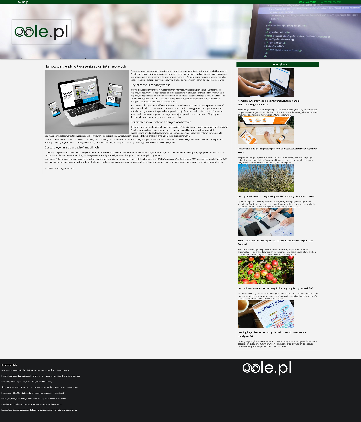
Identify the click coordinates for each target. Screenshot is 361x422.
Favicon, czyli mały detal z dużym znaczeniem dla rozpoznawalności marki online (33, 398)
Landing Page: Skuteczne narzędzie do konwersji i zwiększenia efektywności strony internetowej (39, 410)
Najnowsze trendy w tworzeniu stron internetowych (85, 66)
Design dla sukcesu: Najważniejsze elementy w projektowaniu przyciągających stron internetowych (40, 376)
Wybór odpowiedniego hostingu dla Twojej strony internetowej (26, 381)
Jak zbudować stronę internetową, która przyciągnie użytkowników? (275, 288)
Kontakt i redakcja (330, 2)
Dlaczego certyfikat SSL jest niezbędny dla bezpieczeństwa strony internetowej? (32, 393)
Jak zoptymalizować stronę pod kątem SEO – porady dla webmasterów (276, 196)
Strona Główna (307, 2)
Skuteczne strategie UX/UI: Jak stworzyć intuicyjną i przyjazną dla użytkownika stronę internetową (39, 387)
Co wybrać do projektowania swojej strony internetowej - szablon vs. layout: (31, 404)
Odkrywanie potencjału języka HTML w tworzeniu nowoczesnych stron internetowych (35, 370)
